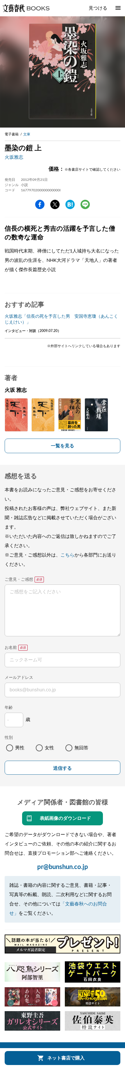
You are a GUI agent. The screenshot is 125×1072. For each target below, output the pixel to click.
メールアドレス (19, 678)
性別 (9, 738)
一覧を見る (62, 446)
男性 (19, 748)
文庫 (26, 134)
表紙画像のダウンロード (65, 818)
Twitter (55, 204)
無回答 (81, 748)
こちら (67, 555)
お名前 (11, 648)
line (85, 204)
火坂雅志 (14, 157)
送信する (62, 768)
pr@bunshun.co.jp (62, 867)
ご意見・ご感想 (19, 579)
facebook (39, 204)
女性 (49, 748)
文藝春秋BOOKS (25, 8)
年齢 (9, 708)
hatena (70, 204)
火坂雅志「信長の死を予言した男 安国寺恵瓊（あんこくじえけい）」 (61, 319)
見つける (98, 8)
